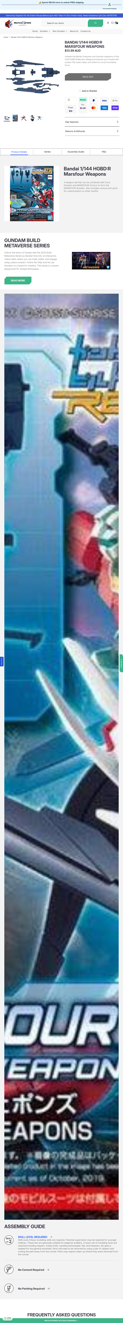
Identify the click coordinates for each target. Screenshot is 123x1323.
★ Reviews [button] (121, 663)
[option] (33, 76)
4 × (83, 106)
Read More (18, 280)
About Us (74, 31)
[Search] (95, 23)
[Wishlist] (112, 23)
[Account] (108, 23)
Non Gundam (59, 31)
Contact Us (85, 31)
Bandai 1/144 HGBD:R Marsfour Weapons (27, 37)
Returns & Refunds (75, 131)
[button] (61, 1320)
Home (35, 31)
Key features (71, 122)
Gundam (44, 31)
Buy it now (88, 85)
